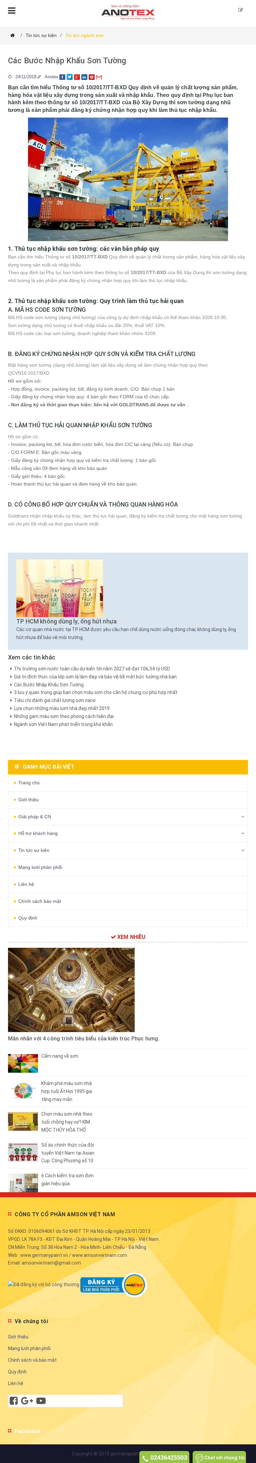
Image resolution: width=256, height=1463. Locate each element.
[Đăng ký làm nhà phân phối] (240, 10)
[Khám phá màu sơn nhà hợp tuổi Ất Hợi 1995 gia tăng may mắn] (23, 1090)
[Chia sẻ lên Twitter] (70, 76)
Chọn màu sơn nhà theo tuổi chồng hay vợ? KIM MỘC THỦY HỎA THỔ (66, 1122)
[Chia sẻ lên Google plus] (77, 76)
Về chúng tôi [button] (31, 1321)
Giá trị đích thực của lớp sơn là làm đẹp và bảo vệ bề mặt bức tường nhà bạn (95, 676)
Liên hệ (26, 884)
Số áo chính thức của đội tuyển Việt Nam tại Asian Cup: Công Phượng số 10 (67, 1153)
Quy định (27, 917)
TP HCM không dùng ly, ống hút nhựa (66, 621)
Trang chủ (29, 782)
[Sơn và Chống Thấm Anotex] (14, 1402)
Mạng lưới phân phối (40, 867)
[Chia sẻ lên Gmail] (99, 76)
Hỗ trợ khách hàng (38, 833)
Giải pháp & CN (34, 816)
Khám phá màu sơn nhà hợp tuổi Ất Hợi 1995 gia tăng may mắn (66, 1091)
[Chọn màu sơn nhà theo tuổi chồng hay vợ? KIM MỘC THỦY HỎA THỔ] (23, 1121)
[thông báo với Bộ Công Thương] (43, 1284)
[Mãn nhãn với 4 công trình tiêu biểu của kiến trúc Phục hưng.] (128, 990)
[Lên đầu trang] (241, 1426)
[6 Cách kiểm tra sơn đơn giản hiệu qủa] (23, 1182)
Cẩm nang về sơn (59, 1056)
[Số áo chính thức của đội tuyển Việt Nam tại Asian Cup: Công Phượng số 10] (23, 1152)
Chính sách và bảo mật (32, 1360)
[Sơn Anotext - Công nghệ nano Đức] (128, 11)
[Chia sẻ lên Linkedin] (85, 76)
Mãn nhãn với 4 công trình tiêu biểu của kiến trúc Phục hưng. (84, 1038)
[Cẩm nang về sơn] (23, 1063)
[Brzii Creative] (27, 1402)
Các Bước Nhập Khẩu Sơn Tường (67, 60)
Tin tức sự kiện (33, 850)
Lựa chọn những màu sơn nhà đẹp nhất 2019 (62, 708)
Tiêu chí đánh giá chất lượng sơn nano (55, 700)
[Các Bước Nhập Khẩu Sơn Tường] (128, 586)
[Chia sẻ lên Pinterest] (92, 76)
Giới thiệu (28, 799)
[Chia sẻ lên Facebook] (63, 76)
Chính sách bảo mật (39, 901)
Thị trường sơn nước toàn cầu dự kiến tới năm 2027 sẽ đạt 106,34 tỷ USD (92, 668)
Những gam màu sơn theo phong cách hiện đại (64, 716)
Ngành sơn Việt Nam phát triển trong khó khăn (63, 724)
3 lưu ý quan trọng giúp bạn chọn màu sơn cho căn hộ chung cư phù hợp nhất (95, 692)
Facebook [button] (28, 1431)
